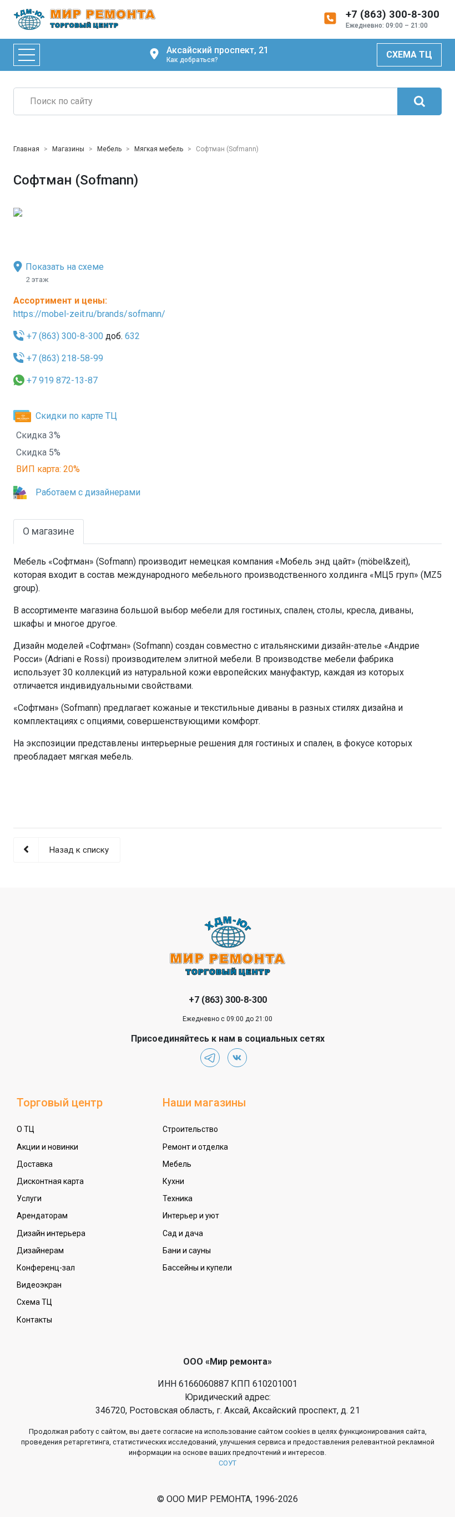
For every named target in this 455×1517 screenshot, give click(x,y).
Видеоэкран (39, 1284)
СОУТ (227, 1463)
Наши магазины (204, 1102)
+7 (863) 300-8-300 (65, 336)
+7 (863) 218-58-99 (65, 358)
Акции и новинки (47, 1146)
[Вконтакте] (237, 1058)
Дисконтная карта (50, 1181)
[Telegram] (210, 1058)
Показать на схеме (65, 267)
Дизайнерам (40, 1250)
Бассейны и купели (197, 1267)
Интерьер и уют (191, 1215)
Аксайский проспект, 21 (217, 54)
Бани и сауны (187, 1250)
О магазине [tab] (48, 531)
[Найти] (419, 101)
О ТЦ (25, 1129)
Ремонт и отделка (195, 1146)
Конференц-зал (46, 1267)
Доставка (35, 1164)
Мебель (177, 1164)
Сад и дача (183, 1233)
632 (132, 336)
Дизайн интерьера (51, 1233)
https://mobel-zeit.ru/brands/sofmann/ (89, 314)
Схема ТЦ (409, 54)
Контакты (34, 1319)
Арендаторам (42, 1215)
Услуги (29, 1198)
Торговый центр (60, 1102)
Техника (178, 1198)
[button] (38, 211)
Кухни (173, 1181)
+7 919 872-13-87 (62, 380)
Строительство (190, 1129)
